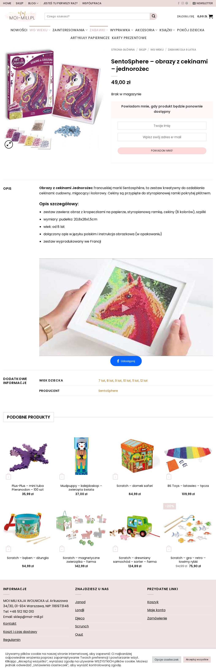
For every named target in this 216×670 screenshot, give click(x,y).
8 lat (110, 381)
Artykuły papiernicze (90, 37)
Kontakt (9, 623)
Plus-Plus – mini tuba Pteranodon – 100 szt (28, 488)
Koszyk (153, 602)
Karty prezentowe (129, 37)
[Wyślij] (153, 16)
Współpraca (92, 3)
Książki (165, 30)
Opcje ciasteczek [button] (167, 660)
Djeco (80, 618)
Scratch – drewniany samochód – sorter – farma (135, 560)
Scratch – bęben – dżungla (28, 558)
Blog (32, 3)
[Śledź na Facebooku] (178, 3)
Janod (80, 602)
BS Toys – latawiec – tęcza (188, 486)
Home (7, 3)
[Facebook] (126, 361)
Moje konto (156, 610)
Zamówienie (157, 618)
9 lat (118, 381)
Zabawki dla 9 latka (182, 49)
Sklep (19, 3)
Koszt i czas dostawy (20, 631)
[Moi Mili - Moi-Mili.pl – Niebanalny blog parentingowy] (20, 16)
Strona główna (123, 49)
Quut (79, 634)
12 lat (144, 381)
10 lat (127, 381)
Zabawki (97, 30)
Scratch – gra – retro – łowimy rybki (188, 560)
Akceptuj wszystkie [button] (197, 659)
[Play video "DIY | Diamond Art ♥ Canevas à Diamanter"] (126, 307)
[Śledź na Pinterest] (186, 3)
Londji (79, 610)
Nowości (19, 30)
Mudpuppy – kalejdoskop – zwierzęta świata (81, 488)
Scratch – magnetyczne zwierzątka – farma (81, 560)
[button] (203, 3)
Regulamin (11, 639)
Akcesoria (145, 30)
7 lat (102, 381)
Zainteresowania (69, 30)
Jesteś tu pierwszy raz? (60, 3)
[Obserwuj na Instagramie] (182, 3)
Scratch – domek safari (135, 486)
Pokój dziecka (190, 30)
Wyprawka (120, 30)
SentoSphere (108, 391)
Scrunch (82, 626)
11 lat (135, 381)
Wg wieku (39, 30)
